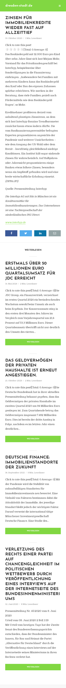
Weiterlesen (33, 342)
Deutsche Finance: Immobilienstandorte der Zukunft (31, 462)
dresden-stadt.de (18, 5)
